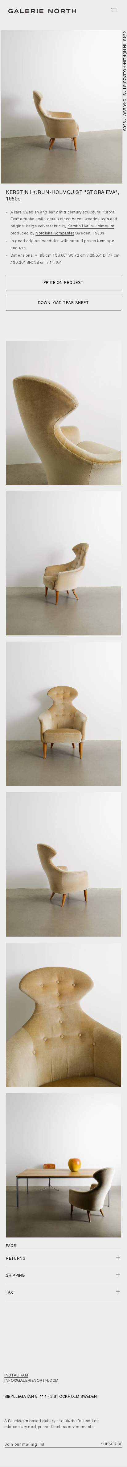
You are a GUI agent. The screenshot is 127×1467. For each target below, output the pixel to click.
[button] (114, 10)
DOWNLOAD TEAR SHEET (63, 303)
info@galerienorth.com (31, 1380)
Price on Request (63, 283)
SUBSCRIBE (111, 1444)
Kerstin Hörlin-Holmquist (91, 226)
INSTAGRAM (16, 1375)
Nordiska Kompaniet (54, 233)
